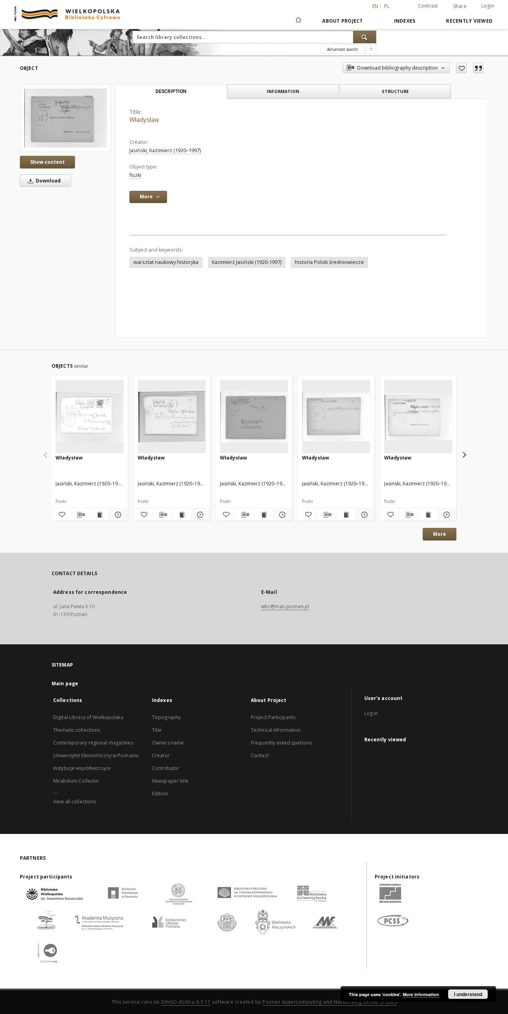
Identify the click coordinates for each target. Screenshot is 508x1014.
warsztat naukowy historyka (165, 262)
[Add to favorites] (461, 68)
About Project (342, 20)
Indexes (405, 20)
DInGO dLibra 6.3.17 (186, 1001)
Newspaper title (170, 780)
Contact (260, 755)
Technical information (276, 730)
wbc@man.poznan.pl (285, 606)
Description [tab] (171, 91)
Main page (65, 683)
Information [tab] (283, 91)
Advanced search (342, 49)
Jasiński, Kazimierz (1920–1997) (165, 150)
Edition (160, 793)
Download (48, 180)
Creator (161, 755)
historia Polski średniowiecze (329, 262)
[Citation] (478, 68)
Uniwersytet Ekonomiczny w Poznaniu (96, 755)
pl (387, 6)
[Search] (364, 37)
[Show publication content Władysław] (99, 515)
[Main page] (298, 20)
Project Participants (273, 717)
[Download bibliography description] (80, 515)
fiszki (135, 175)
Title (157, 730)
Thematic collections (76, 730)
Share (459, 6)
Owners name (168, 742)
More (439, 534)
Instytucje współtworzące (82, 768)
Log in (371, 713)
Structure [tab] (395, 91)
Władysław (69, 457)
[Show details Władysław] (117, 515)
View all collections (74, 801)
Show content (47, 162)
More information (421, 994)
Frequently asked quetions (281, 742)
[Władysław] (65, 118)
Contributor (165, 768)
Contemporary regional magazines (93, 742)
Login (487, 5)
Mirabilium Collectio (76, 780)
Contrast (428, 5)
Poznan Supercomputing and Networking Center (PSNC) (329, 1001)
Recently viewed (469, 20)
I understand (468, 994)
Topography (166, 717)
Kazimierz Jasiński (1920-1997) (246, 262)
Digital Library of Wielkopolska (88, 717)
